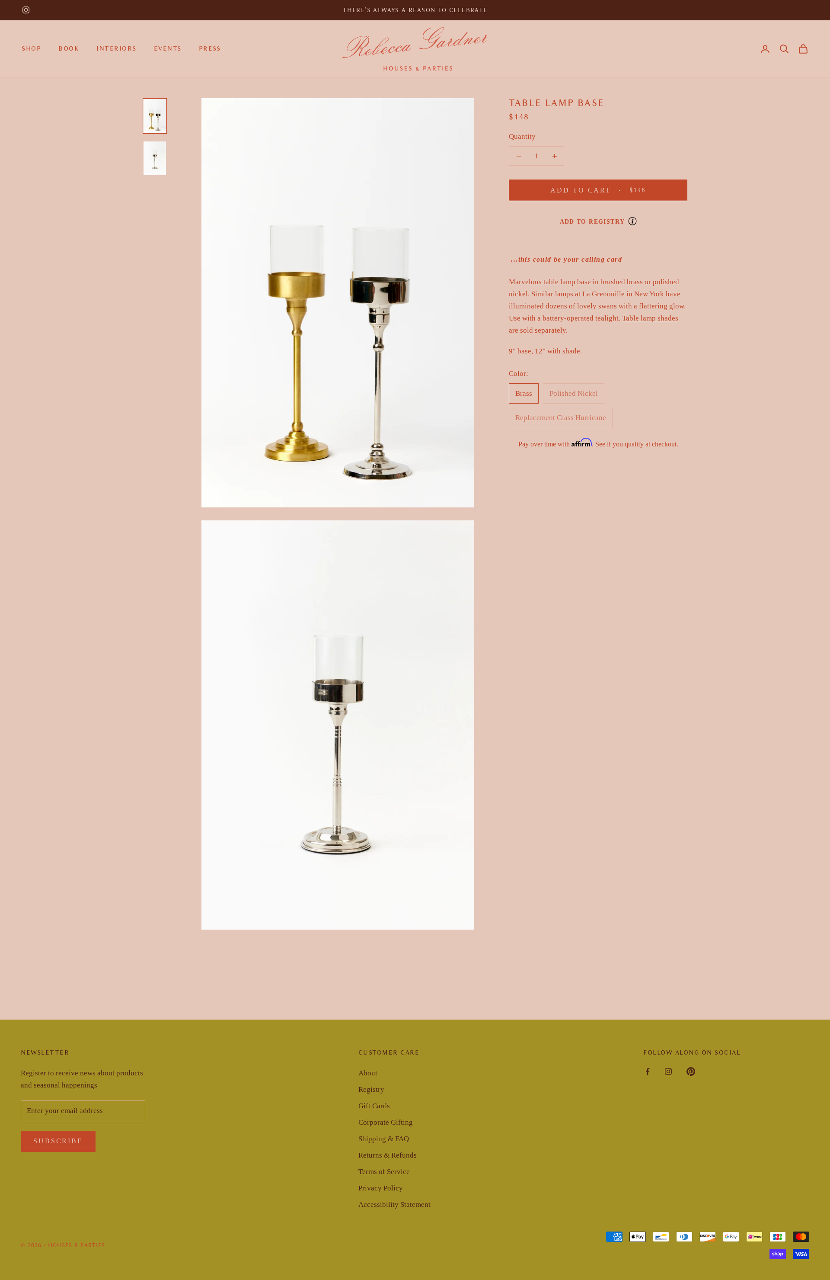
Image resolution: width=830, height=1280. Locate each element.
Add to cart (608, 190)
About (367, 1073)
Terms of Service (384, 1172)
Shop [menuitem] (31, 48)
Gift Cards (374, 1106)
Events (168, 48)
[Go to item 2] (155, 158)
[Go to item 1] (155, 116)
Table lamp (639, 318)
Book (68, 48)
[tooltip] (632, 221)
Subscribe (58, 1141)
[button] (784, 49)
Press (210, 48)
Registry (371, 1089)
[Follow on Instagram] (26, 10)
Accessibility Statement (394, 1204)
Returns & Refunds (387, 1155)
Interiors (116, 48)
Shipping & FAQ (383, 1139)
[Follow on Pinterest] (690, 1071)
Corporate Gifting (385, 1122)
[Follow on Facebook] (647, 1071)
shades (667, 318)
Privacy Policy (380, 1188)
